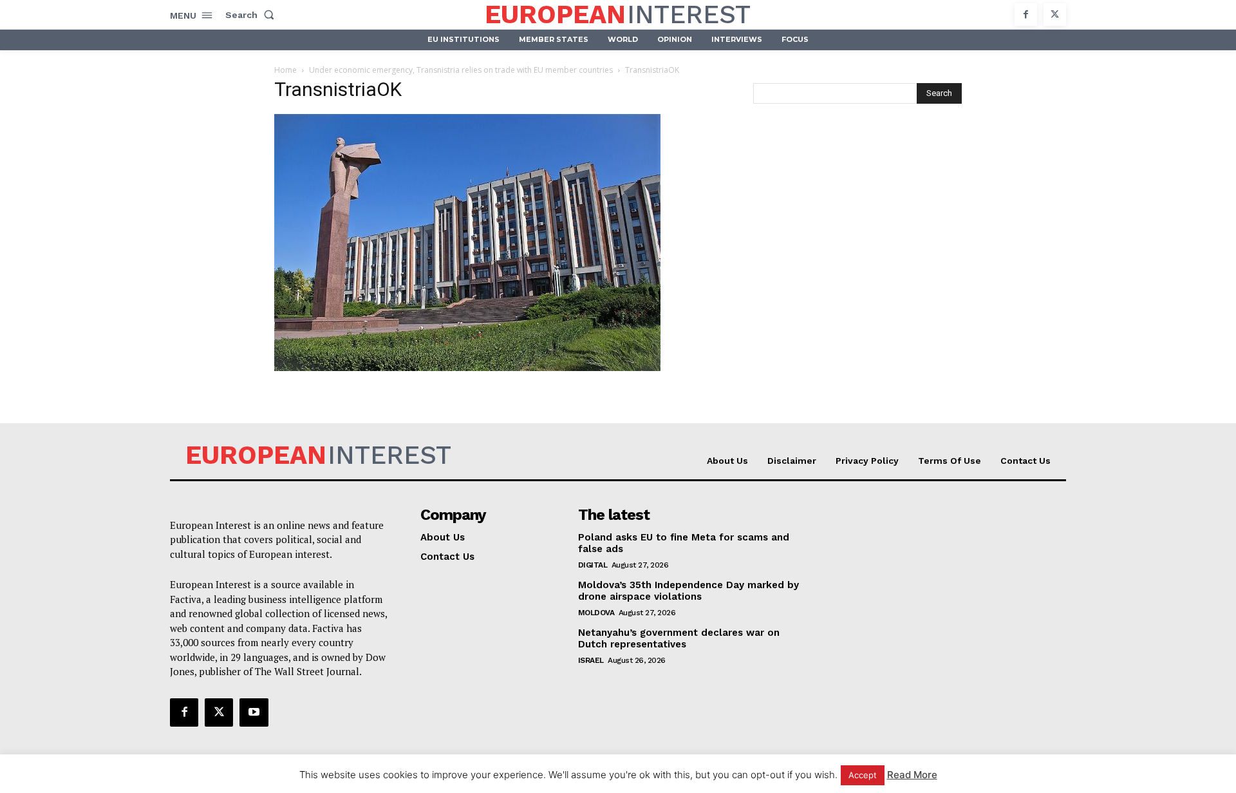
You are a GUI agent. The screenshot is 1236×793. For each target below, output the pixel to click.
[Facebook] (1026, 14)
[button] (252, 14)
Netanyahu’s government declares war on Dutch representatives (679, 638)
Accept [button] (862, 775)
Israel (591, 660)
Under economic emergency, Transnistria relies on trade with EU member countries (461, 69)
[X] (1055, 14)
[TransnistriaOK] (467, 367)
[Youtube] (253, 712)
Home (285, 69)
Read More (912, 775)
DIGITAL (593, 564)
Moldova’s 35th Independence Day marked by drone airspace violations (688, 590)
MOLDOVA (596, 612)
